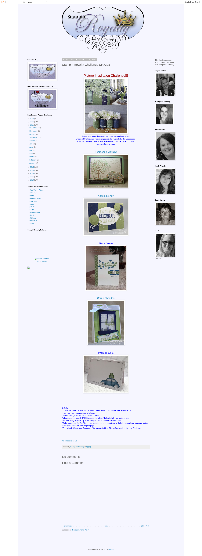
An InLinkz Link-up (69, 441)
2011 (32, 177)
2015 (32, 125)
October (32, 134)
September (33, 137)
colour (32, 196)
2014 (32, 167)
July (31, 144)
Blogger (111, 549)
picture (32, 207)
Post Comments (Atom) (80, 530)
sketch (32, 215)
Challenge (33, 193)
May (31, 150)
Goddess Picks (35, 198)
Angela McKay (106, 196)
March (31, 157)
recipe (32, 210)
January (32, 163)
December (33, 128)
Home (106, 526)
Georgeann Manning (106, 152)
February (33, 160)
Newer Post (67, 526)
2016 (32, 122)
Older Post (145, 526)
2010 (32, 180)
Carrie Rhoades (105, 298)
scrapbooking (35, 212)
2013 (32, 170)
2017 (32, 119)
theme (32, 224)
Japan (32, 204)
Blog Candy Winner (37, 190)
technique (33, 221)
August (32, 141)
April (31, 153)
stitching (33, 218)
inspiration (33, 201)
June (31, 147)
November (33, 131)
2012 (32, 173)
